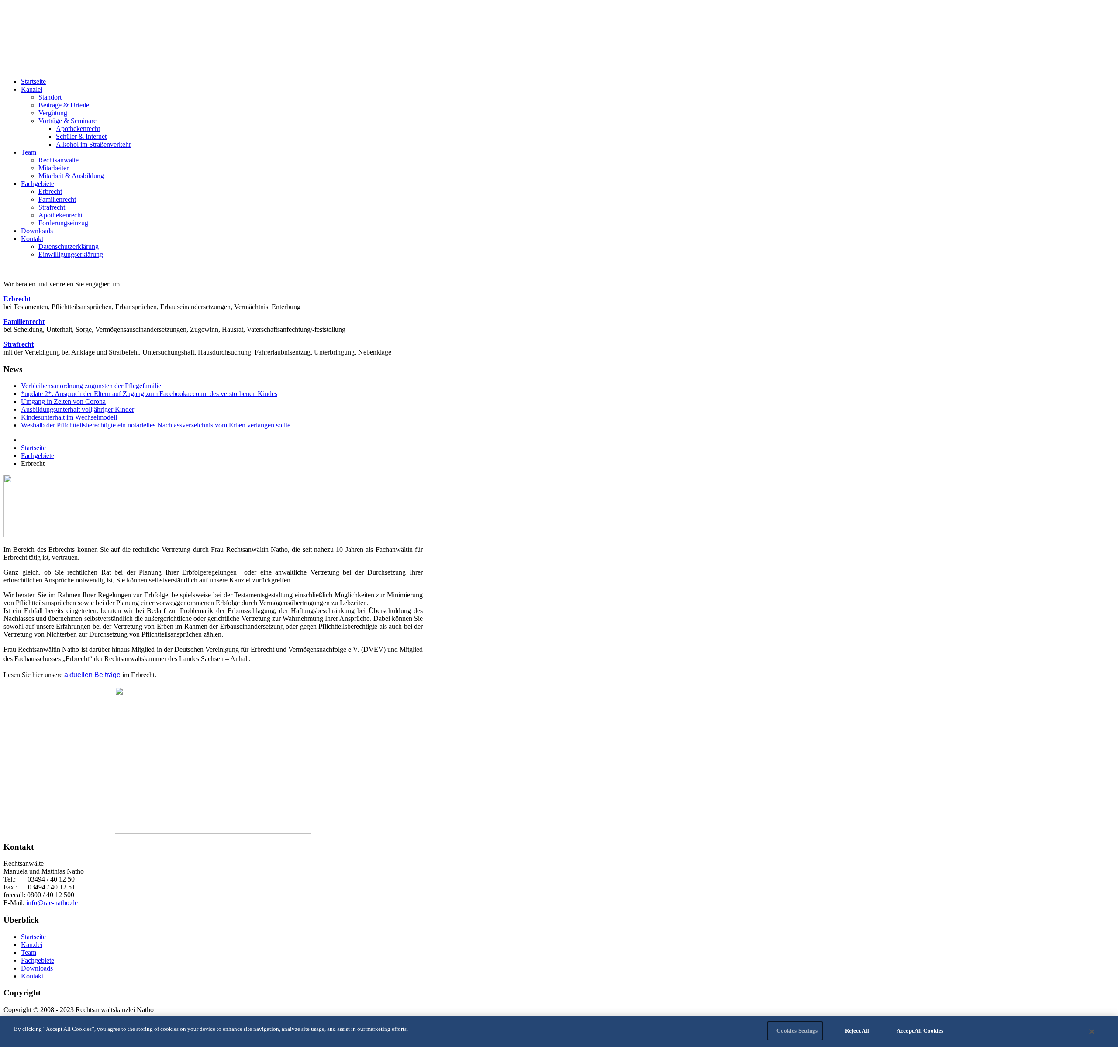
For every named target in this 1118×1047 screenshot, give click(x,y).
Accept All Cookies (920, 1030)
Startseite (33, 447)
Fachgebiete (37, 455)
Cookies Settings (797, 1030)
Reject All (857, 1030)
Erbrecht (17, 299)
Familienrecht (24, 321)
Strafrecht (18, 344)
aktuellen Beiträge (92, 674)
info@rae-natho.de (52, 902)
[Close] (1092, 1032)
